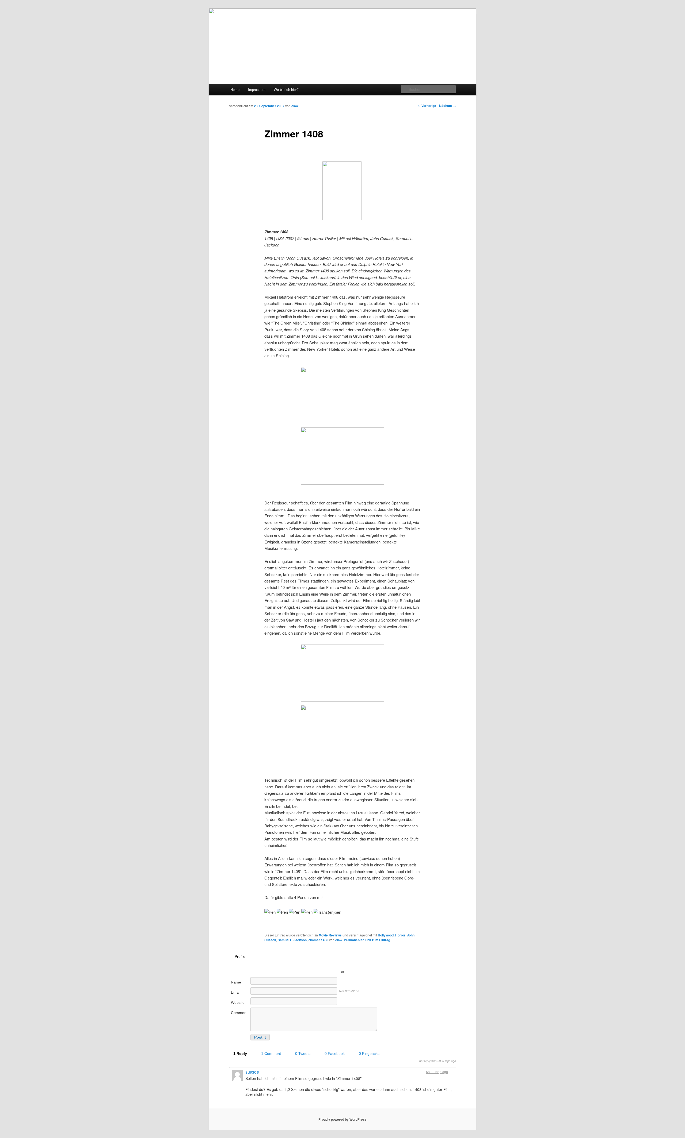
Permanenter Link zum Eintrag (367, 940)
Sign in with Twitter (318, 964)
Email (235, 992)
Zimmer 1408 (318, 940)
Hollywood (386, 935)
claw (294, 105)
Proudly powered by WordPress (342, 1119)
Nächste (447, 105)
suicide (252, 1072)
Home (234, 89)
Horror (400, 935)
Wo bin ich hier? (286, 89)
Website (238, 1002)
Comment (239, 1012)
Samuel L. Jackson (292, 940)
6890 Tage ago (437, 1072)
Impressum (256, 89)
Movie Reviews (330, 935)
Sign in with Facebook (367, 964)
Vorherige (426, 105)
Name (236, 982)
